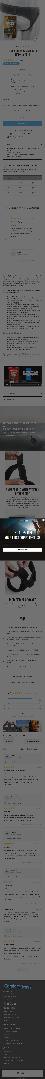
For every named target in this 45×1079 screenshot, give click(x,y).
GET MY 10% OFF (22, 550)
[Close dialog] (43, 520)
